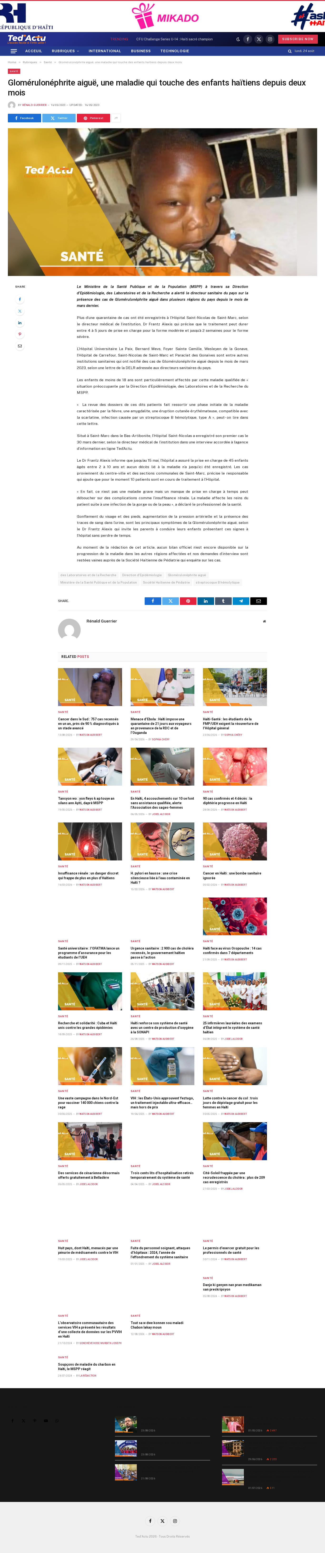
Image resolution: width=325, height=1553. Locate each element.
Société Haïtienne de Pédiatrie (166, 582)
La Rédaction (87, 1375)
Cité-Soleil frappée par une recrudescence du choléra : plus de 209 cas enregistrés (234, 1177)
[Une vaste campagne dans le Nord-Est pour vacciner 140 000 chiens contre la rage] (90, 1066)
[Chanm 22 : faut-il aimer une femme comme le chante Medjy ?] (233, 1424)
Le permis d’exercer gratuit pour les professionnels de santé (231, 1250)
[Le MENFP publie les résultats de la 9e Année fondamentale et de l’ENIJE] (126, 1472)
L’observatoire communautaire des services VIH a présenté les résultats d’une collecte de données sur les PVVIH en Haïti (90, 1329)
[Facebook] (19, 299)
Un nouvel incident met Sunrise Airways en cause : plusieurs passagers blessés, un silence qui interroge (281, 1476)
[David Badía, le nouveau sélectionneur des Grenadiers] (126, 1424)
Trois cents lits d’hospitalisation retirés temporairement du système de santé (162, 1175)
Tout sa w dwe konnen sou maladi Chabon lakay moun (157, 1325)
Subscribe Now (298, 39)
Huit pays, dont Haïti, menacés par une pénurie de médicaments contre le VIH (88, 1250)
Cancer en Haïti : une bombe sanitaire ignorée (232, 875)
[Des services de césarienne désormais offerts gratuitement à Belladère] (90, 1141)
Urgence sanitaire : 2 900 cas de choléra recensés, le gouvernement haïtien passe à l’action (162, 952)
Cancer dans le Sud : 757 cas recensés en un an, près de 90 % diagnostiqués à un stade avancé (88, 723)
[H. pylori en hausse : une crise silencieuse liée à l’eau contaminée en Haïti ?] (163, 841)
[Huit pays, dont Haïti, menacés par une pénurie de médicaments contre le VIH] (90, 1216)
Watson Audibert (90, 735)
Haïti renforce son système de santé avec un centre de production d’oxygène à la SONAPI (162, 1027)
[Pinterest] (19, 334)
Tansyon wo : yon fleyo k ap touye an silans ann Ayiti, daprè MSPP (86, 801)
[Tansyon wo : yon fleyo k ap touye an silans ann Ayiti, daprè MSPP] (90, 767)
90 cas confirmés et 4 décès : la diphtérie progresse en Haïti (227, 801)
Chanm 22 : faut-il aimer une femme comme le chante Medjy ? (282, 1421)
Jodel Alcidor (161, 814)
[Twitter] (19, 310)
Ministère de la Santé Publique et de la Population (98, 582)
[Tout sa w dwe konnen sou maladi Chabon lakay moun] (163, 1291)
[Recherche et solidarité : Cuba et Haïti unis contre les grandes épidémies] (90, 991)
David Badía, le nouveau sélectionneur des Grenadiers (174, 1421)
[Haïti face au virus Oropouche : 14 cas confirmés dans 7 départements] (235, 917)
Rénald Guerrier (34, 105)
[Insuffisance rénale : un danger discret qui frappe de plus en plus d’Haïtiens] (90, 841)
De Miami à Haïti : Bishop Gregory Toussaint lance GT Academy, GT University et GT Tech (282, 1447)
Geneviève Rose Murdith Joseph (100, 1343)
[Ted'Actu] (26, 39)
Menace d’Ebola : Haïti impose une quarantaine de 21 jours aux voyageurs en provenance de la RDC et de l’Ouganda (161, 726)
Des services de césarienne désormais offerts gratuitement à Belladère (89, 1175)
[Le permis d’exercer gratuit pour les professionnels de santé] (235, 1216)
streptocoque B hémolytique (218, 582)
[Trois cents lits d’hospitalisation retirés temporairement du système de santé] (163, 1141)
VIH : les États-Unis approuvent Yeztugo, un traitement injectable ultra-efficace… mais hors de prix (162, 1102)
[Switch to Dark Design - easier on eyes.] (238, 39)
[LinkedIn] (19, 322)
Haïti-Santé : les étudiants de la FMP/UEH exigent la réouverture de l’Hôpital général (230, 723)
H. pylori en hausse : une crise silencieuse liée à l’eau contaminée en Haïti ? (160, 877)
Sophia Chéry (161, 739)
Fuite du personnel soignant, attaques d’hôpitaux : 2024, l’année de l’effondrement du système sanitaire (160, 1252)
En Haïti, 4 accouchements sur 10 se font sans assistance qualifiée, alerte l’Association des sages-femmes (162, 803)
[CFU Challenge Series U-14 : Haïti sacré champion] (126, 1448)
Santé (14, 71)
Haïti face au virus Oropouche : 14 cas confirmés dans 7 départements (232, 950)
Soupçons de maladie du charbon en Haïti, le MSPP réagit (86, 1367)
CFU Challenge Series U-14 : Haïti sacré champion (174, 39)
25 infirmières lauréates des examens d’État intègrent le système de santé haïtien (232, 1027)
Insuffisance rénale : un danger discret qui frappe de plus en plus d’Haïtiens (88, 875)
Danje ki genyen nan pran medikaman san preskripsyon (232, 1287)
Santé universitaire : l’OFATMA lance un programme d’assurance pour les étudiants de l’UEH (88, 952)
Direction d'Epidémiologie (142, 575)
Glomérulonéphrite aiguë (187, 575)
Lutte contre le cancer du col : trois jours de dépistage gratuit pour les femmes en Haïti (230, 1102)
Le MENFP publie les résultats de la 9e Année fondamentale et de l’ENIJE (170, 1469)
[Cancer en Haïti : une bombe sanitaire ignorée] (235, 841)
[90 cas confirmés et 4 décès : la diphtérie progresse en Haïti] (235, 767)
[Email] (19, 345)
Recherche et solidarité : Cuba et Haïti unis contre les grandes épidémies (87, 1025)
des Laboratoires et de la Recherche (88, 575)
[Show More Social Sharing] (116, 118)
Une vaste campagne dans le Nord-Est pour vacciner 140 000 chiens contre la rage (88, 1102)
